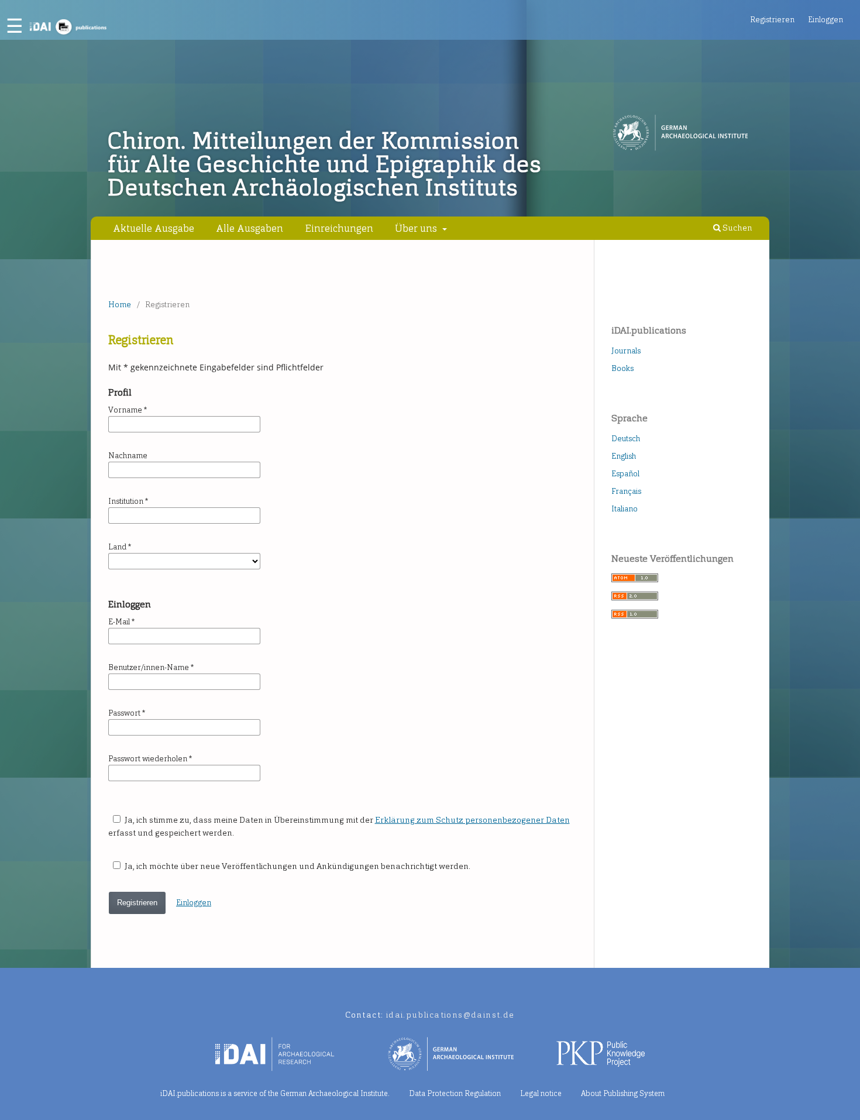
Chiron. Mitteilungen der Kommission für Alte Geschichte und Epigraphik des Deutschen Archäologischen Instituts (324, 164)
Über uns (417, 228)
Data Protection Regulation (455, 1093)
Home (119, 305)
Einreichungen (339, 228)
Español (625, 474)
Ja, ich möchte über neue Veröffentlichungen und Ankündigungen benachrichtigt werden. (296, 866)
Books (622, 368)
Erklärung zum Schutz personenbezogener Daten (472, 820)
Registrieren (772, 20)
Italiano (624, 509)
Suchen (736, 227)
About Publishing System (623, 1093)
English (623, 456)
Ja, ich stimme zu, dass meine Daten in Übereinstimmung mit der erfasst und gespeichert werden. (339, 827)
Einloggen (825, 20)
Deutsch (625, 439)
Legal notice (541, 1093)
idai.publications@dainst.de (450, 1015)
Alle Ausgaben (249, 228)
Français (626, 491)
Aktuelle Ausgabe (153, 228)
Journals (626, 351)
